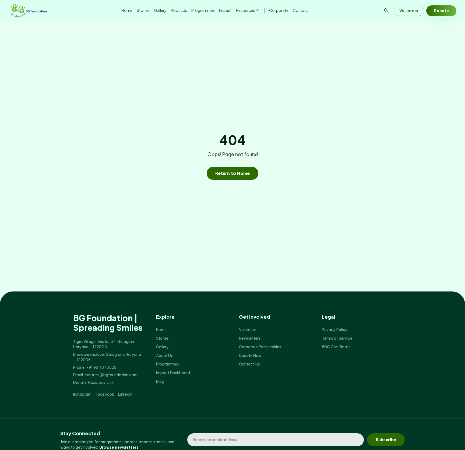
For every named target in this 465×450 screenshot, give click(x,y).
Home (126, 10)
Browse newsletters (119, 447)
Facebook (105, 394)
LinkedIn (125, 394)
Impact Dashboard (173, 372)
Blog (160, 381)
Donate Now (250, 355)
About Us (179, 10)
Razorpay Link (101, 382)
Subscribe (386, 439)
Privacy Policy (334, 329)
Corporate (278, 10)
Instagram (82, 394)
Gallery (160, 10)
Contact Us (249, 364)
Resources (248, 10)
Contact (300, 10)
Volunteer (408, 10)
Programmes (203, 10)
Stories (143, 10)
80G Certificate (336, 346)
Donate (441, 10)
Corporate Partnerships (260, 346)
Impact (225, 10)
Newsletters (249, 338)
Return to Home (232, 173)
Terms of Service (337, 338)
